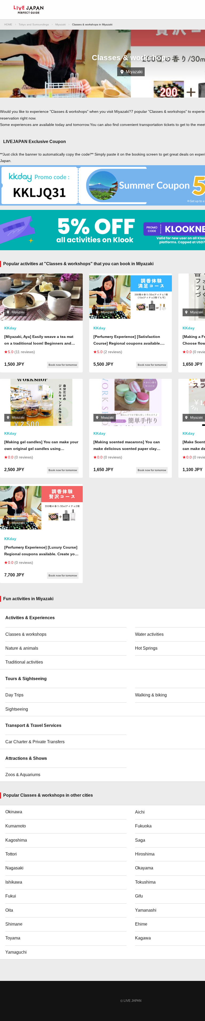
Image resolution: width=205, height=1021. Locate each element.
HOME (8, 24)
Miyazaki (60, 24)
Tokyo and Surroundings (34, 24)
